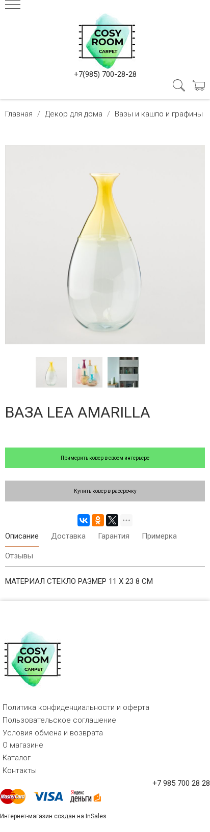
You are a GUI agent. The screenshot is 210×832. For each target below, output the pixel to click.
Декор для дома (73, 113)
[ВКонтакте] (83, 520)
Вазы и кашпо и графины (159, 113)
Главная (19, 113)
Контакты (20, 770)
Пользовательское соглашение (59, 720)
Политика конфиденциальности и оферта (76, 707)
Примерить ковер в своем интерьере (105, 458)
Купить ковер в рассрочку (105, 491)
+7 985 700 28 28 (181, 783)
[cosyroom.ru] (105, 39)
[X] (112, 520)
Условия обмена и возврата (53, 732)
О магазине (23, 745)
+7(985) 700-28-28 (105, 74)
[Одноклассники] (98, 520)
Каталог (17, 757)
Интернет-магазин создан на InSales (53, 816)
